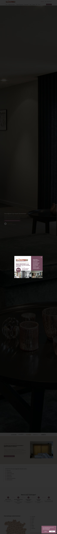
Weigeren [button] (46, 531)
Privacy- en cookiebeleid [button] (46, 529)
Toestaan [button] (52, 531)
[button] (41, 257)
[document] (28, 267)
